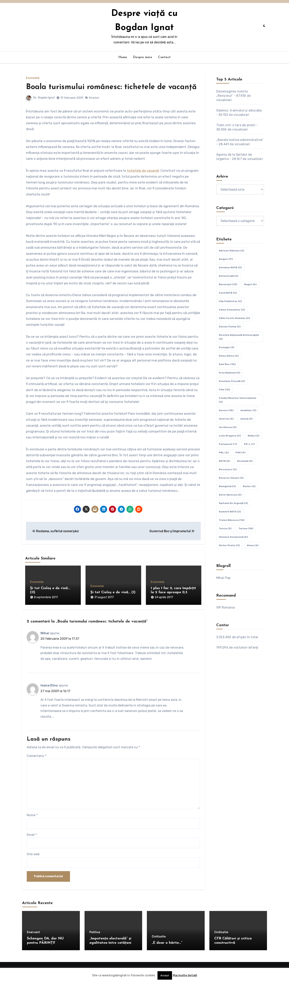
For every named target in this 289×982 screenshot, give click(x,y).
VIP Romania (225, 607)
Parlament (228, 444)
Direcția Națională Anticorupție (239, 337)
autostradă (228, 276)
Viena (253, 545)
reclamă (245, 461)
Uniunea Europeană (233, 537)
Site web (33, 854)
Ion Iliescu (228, 427)
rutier (249, 486)
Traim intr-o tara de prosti (235, 125)
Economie (32, 78)
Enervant (33, 932)
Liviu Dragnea (230, 435)
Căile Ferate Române (234, 318)
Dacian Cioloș (230, 326)
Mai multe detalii (185, 975)
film (224, 389)
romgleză (227, 486)
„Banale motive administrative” (239, 140)
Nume (32, 815)
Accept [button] (164, 975)
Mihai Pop (223, 578)
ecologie (226, 347)
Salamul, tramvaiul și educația (239, 110)
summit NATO (230, 511)
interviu (226, 418)
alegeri (226, 259)
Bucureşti (228, 284)
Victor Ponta (229, 545)
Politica (94, 932)
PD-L (249, 444)
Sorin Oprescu (230, 494)
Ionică (246, 418)
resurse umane (231, 477)
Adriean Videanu (231, 250)
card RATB (228, 292)
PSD (241, 452)
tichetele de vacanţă (143, 170)
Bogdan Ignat (46, 97)
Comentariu (36, 756)
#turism (94, 97)
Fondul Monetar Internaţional (237, 400)
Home (122, 57)
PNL (224, 452)
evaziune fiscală (232, 381)
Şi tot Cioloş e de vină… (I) (112, 592)
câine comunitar (232, 309)
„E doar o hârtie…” (167, 943)
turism (245, 528)
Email (32, 835)
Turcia (225, 528)
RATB (224, 461)
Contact (164, 57)
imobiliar (248, 410)
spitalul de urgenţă (233, 503)
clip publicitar (230, 301)
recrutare (228, 469)
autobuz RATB (230, 267)
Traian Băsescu (232, 520)
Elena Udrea (229, 355)
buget (250, 284)
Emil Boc (227, 364)
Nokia (253, 435)
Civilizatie (159, 936)
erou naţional (229, 372)
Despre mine (142, 57)
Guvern (226, 410)
